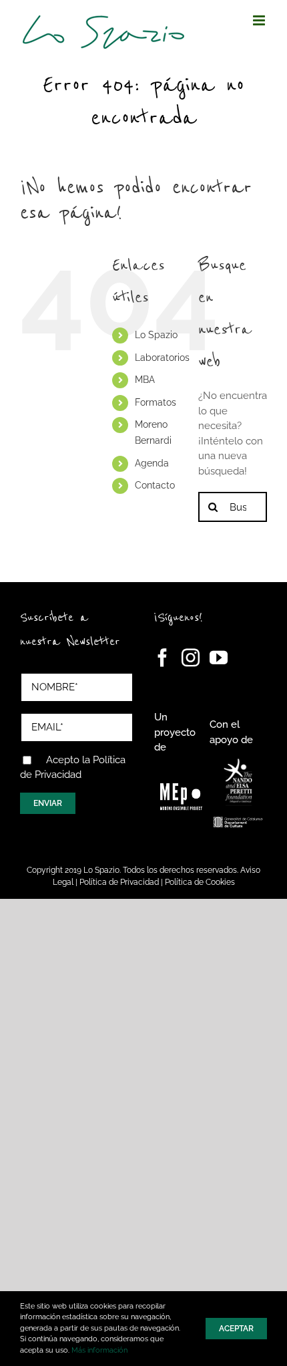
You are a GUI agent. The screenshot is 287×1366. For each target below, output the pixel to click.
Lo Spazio (156, 334)
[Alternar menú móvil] (260, 20)
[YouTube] (219, 657)
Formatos (155, 402)
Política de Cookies (200, 882)
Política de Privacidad (119, 882)
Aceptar (236, 1328)
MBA (145, 379)
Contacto (155, 485)
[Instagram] (191, 657)
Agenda (152, 463)
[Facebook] (163, 657)
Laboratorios (162, 357)
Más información (99, 1350)
